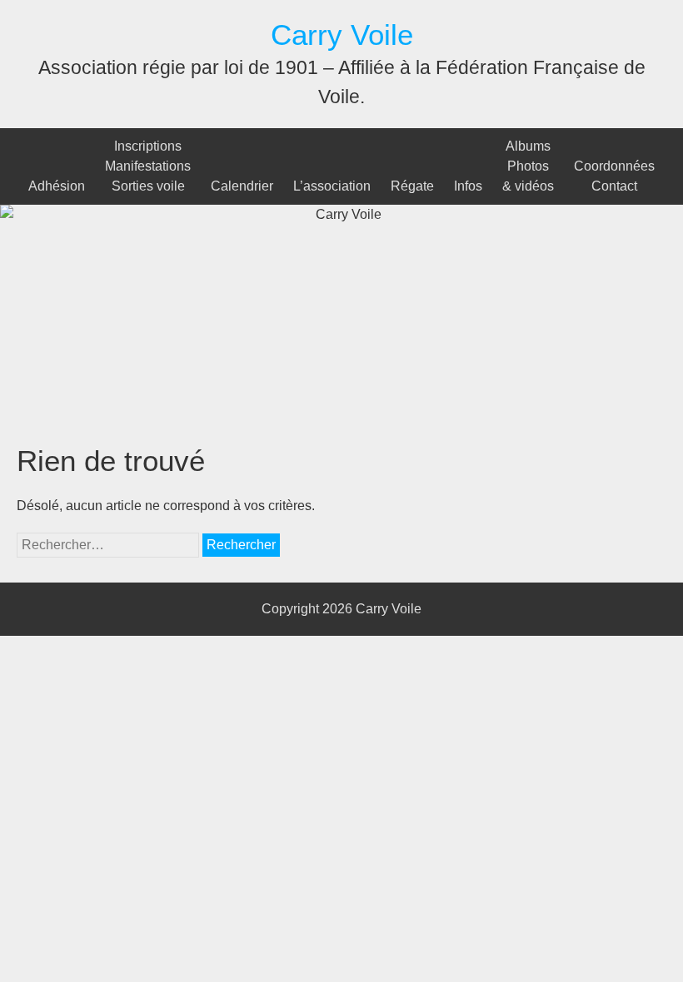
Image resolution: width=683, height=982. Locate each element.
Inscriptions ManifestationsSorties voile (148, 166)
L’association (332, 186)
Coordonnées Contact (614, 176)
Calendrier (242, 186)
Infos (468, 186)
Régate (412, 186)
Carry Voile (342, 34)
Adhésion (56, 186)
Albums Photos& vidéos (528, 166)
